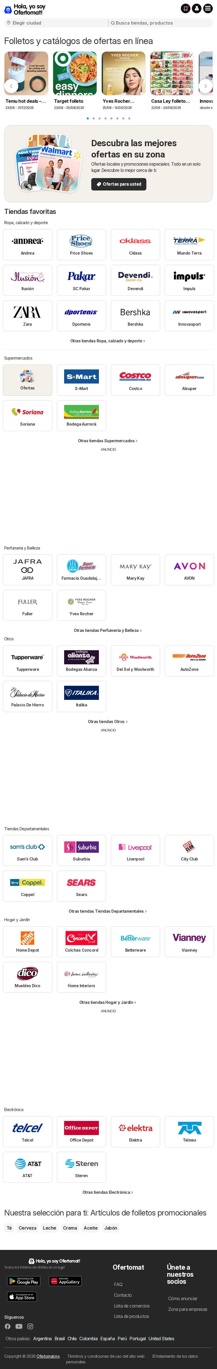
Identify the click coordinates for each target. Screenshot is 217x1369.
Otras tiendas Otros (106, 721)
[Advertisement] (109, 494)
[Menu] (208, 8)
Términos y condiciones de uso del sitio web (106, 1356)
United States (161, 1338)
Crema (70, 1228)
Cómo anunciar (182, 1298)
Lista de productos (131, 1316)
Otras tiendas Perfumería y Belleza (106, 630)
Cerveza (27, 1228)
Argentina (42, 1338)
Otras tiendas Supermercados (106, 440)
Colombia (88, 1338)
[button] (196, 8)
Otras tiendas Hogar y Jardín (106, 1002)
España (107, 1338)
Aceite (90, 1228)
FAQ (118, 1284)
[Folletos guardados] (185, 8)
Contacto (123, 1295)
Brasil (60, 1338)
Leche (49, 1228)
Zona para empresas (187, 1309)
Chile (72, 1338)
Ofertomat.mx (48, 1356)
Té (9, 1228)
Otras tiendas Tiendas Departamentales (106, 911)
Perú (122, 1338)
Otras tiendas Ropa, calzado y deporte (106, 340)
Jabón (110, 1228)
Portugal (137, 1338)
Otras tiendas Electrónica (106, 1192)
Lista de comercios (132, 1306)
